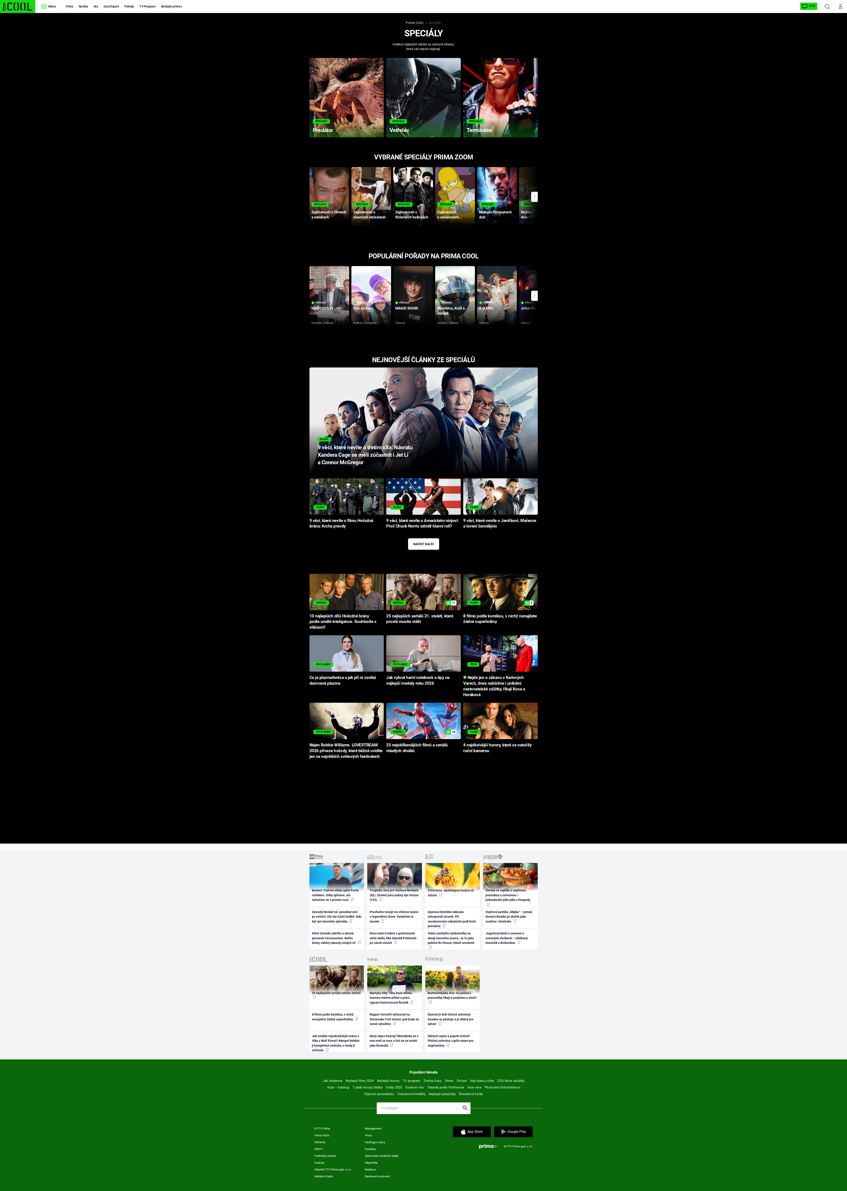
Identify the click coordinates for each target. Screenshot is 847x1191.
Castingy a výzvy (375, 1142)
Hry (96, 6)
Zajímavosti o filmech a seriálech (329, 214)
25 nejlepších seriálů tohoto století (336, 993)
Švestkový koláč (471, 1094)
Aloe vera (474, 1087)
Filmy (69, 6)
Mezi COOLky (322, 308)
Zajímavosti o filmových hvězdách (411, 214)
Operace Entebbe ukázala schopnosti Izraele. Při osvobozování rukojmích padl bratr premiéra (452, 919)
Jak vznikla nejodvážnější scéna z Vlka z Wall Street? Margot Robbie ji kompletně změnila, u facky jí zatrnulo (336, 1043)
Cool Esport (111, 6)
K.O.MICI (486, 308)
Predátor (323, 130)
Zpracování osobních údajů (381, 1155)
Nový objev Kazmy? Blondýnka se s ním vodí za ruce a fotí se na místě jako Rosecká (394, 1040)
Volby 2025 (394, 1087)
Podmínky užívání (325, 1155)
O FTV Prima (322, 1128)
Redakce (370, 1169)
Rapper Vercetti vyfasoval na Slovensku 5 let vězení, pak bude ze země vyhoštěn (394, 1019)
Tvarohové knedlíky (411, 1094)
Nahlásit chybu (323, 1176)
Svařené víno (414, 1087)
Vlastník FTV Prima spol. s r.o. (332, 1169)
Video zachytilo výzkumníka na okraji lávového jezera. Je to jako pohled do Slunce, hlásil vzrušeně (451, 938)
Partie (449, 1081)
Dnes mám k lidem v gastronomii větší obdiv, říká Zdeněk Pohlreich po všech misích (393, 938)
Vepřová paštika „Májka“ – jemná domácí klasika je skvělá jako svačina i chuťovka (508, 916)
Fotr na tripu (363, 308)
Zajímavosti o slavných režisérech (369, 214)
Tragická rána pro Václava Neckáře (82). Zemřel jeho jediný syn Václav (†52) (394, 895)
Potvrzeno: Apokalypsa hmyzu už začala (451, 893)
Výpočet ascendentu (379, 1094)
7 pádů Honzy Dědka (367, 1087)
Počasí (462, 1081)
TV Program (147, 6)
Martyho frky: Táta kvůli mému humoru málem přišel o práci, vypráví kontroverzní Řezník (391, 997)
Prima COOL (415, 22)
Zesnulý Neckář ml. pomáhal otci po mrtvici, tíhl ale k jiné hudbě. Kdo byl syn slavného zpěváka (337, 916)
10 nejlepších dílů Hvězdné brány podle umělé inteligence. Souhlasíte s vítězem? (343, 622)
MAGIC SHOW (406, 308)
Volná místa (321, 1135)
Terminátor (480, 130)
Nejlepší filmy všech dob (495, 214)
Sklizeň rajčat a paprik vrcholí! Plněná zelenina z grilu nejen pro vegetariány (451, 1040)
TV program (411, 1081)
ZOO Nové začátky (511, 1081)
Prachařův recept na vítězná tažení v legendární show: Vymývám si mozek (394, 916)
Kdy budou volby (482, 1081)
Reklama (319, 1142)
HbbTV (318, 1149)
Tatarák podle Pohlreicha (445, 1087)
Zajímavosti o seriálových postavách (448, 215)
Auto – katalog (338, 1087)
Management (373, 1128)
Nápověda (371, 1162)
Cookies (319, 1162)
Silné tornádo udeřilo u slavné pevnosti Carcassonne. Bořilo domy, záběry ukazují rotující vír (334, 938)
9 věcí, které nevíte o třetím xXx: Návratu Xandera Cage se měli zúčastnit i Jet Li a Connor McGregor (365, 455)
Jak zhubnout (332, 1081)
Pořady (129, 6)
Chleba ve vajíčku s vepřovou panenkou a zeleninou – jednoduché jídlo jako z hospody (507, 895)
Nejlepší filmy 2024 (360, 1081)
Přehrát (321, 302)
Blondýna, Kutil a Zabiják (451, 310)
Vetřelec (399, 130)
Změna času (433, 1081)
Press (368, 1135)
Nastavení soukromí (377, 1176)
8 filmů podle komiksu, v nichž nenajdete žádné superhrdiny (333, 1017)
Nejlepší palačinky (442, 1094)
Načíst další (423, 544)
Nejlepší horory (388, 1081)
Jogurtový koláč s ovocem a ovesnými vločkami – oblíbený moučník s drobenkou (506, 938)
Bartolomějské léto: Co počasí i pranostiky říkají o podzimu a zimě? (452, 995)
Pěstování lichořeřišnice (502, 1087)
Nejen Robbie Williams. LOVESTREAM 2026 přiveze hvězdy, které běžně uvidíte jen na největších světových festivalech (345, 751)
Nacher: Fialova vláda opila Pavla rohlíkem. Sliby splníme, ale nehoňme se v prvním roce (335, 895)
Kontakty (370, 1149)
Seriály (83, 6)
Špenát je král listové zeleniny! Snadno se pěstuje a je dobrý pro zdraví (450, 1019)
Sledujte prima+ (171, 6)
